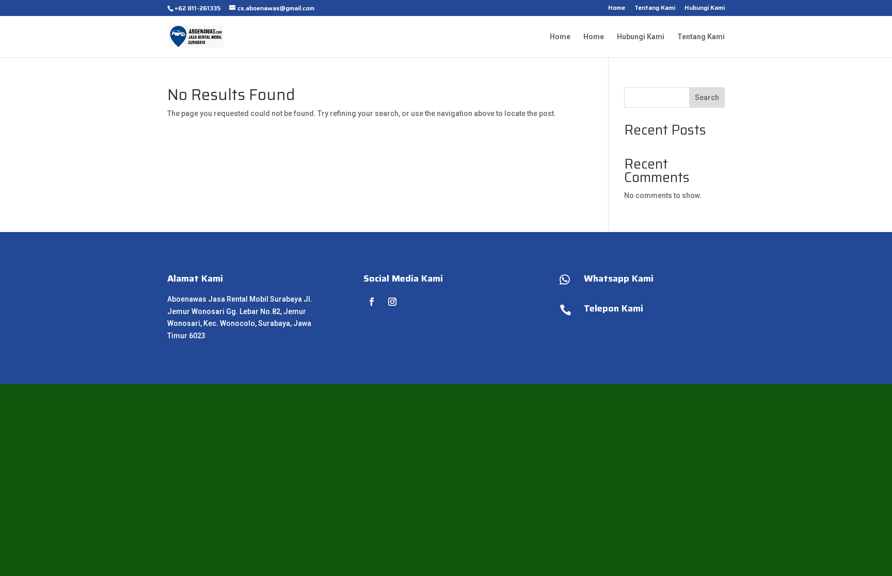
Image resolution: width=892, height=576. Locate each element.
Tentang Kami (654, 8)
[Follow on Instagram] (392, 301)
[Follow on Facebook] (371, 301)
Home (616, 8)
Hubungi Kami (704, 8)
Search (707, 97)
